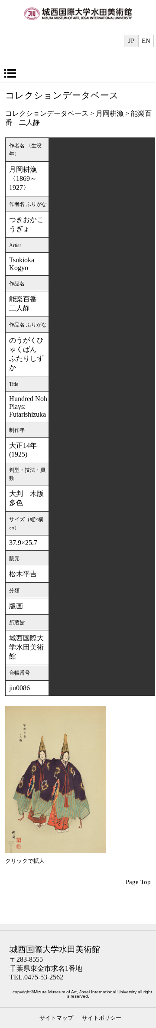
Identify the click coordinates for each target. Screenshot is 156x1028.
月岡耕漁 (110, 113)
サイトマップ (56, 1018)
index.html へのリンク (78, 18)
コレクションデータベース (46, 113)
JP (131, 40)
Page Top (138, 881)
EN (146, 40)
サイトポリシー (101, 1018)
